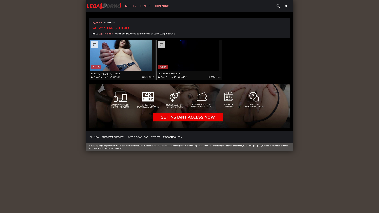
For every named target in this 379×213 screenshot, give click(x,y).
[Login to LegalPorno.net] (286, 6)
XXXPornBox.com (172, 137)
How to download (137, 137)
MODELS (130, 6)
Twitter (155, 137)
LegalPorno (97, 22)
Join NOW (94, 137)
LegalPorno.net (105, 6)
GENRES (145, 6)
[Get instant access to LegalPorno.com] (189, 126)
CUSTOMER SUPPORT (113, 137)
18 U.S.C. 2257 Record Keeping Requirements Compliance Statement (182, 146)
